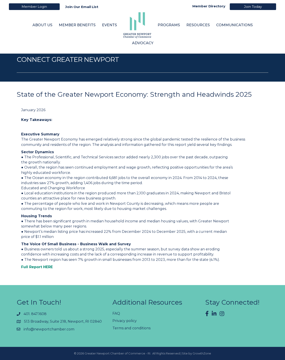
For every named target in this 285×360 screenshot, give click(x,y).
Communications (234, 25)
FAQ (116, 313)
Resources (198, 25)
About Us (42, 25)
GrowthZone (202, 353)
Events (109, 25)
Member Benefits (77, 25)
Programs (169, 25)
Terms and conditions (131, 328)
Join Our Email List (81, 7)
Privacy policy (124, 321)
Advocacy (142, 43)
